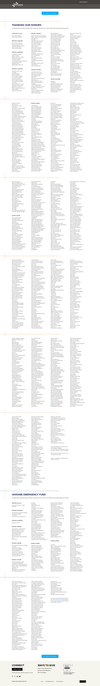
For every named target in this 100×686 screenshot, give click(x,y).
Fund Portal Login (59, 681)
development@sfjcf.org (61, 453)
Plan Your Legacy (42, 672)
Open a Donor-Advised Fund (44, 668)
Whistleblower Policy (50, 681)
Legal (42, 681)
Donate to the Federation (44, 670)
